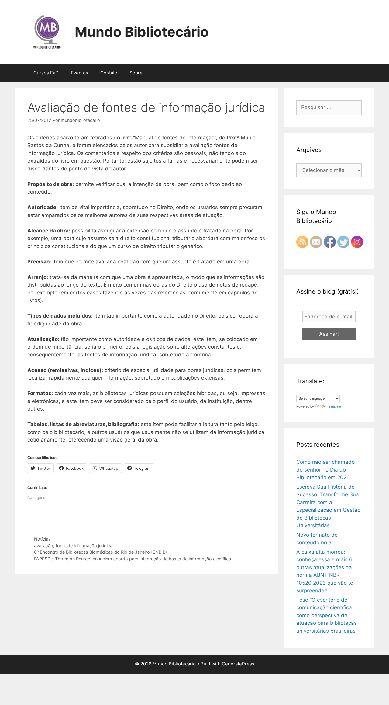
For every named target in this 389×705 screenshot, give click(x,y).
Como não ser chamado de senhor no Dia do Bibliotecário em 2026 (325, 469)
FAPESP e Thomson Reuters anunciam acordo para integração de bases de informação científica (132, 558)
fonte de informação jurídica (84, 545)
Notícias (42, 539)
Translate (334, 406)
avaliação (43, 545)
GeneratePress (238, 664)
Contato (108, 73)
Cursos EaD (46, 73)
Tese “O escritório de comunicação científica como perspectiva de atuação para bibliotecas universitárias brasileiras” (326, 615)
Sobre (136, 73)
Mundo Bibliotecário (142, 31)
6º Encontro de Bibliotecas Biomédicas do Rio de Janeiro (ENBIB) (100, 552)
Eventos (79, 73)
